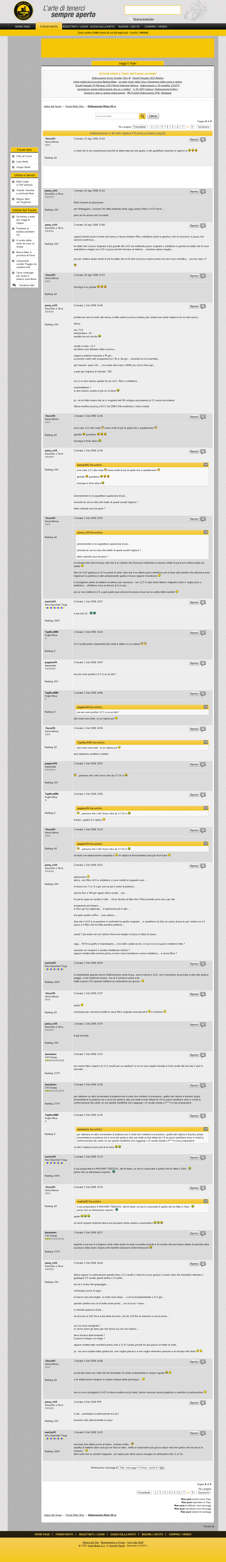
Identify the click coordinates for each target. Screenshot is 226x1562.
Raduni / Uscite (129, 26)
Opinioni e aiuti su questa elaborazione (104, 92)
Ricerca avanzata (143, 19)
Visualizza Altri (27, 285)
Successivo (203, 126)
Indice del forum (52, 106)
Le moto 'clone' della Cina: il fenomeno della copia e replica (150, 81)
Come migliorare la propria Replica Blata (95, 81)
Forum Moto (49, 26)
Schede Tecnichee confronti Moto (25, 192)
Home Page (22, 26)
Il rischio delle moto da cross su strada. (25, 243)
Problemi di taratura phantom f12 (25, 231)
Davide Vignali (117, 1545)
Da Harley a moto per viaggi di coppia (25, 220)
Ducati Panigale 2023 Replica (148, 78)
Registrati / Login (75, 26)
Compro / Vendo (156, 26)
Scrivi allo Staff (135, 1542)
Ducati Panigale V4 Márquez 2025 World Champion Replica (107, 85)
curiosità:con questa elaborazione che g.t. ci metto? (104, 89)
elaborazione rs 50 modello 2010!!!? (160, 85)
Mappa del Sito (91, 1542)
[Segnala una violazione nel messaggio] (203, 140)
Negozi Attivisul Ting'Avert (23, 200)
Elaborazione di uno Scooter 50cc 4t (111, 78)
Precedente (139, 126)
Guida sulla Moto (102, 26)
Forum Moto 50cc (74, 106)
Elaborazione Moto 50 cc (102, 106)
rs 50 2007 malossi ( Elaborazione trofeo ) (155, 89)
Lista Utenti (22, 161)
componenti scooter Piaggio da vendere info (26, 264)
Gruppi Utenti (23, 167)
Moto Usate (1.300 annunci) (24, 183)
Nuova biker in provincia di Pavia (25, 254)
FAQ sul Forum (24, 156)
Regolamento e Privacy (113, 1542)
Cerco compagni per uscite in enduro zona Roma (26, 276)
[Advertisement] (127, 48)
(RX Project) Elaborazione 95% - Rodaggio (149, 92)
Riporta (194, 139)
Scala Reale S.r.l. (96, 1545)
